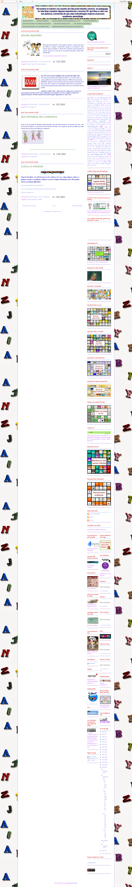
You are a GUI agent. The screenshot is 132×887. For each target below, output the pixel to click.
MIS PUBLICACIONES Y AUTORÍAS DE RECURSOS (37, 23)
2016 (103, 747)
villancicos (91, 165)
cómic (107, 101)
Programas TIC (103, 142)
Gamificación (90, 123)
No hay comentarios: (45, 62)
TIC (108, 158)
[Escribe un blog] (59, 61)
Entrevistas (98, 117)
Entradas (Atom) (56, 211)
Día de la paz (91, 110)
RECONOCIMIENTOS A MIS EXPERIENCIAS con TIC (66, 21)
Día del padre (100, 112)
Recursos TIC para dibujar (94, 157)
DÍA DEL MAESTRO (31, 35)
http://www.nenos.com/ (27, 192)
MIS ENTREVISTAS (28, 21)
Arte (95, 98)
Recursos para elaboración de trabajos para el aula (99, 152)
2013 (103, 755)
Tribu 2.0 (100, 160)
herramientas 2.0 (103, 125)
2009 (103, 765)
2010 (103, 762)
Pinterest (96, 140)
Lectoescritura (103, 131)
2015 (103, 750)
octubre (105, 841)
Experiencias (91, 119)
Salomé (91, 517)
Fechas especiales (41, 64)
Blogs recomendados (93, 100)
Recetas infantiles (92, 149)
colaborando (99, 101)
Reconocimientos (106, 149)
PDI (28, 107)
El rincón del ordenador (101, 116)
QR (91, 147)
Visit (104, 591)
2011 (103, 760)
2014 (103, 752)
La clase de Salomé (94, 514)
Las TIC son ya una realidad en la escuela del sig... (104, 800)
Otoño (107, 138)
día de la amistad (103, 107)
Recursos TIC (100, 154)
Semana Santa (91, 158)
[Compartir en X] (61, 61)
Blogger (75, 883)
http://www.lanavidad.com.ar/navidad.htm (32, 185)
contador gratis (91, 863)
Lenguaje (89, 133)
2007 (103, 851)
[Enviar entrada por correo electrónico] (53, 62)
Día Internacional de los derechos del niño (99, 113)
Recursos (93, 150)
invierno (89, 129)
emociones (89, 117)
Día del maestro (31, 64)
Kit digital (107, 129)
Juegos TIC (97, 129)
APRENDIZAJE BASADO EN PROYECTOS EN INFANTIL (67, 26)
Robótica (107, 157)
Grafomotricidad (100, 123)
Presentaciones (93, 142)
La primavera (91, 131)
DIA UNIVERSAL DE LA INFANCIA (39, 117)
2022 (103, 732)
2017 (103, 744)
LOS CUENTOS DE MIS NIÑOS (82, 23)
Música (89, 138)
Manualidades (92, 136)
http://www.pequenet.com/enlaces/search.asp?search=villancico (38, 189)
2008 (103, 767)
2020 (103, 737)
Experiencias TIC (105, 119)
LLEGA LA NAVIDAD (32, 166)
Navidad (39, 199)
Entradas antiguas (77, 206)
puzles (109, 145)
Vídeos (105, 162)
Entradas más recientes (29, 206)
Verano (97, 162)
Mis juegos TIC (105, 136)
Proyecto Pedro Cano (94, 143)
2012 (103, 757)
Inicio (54, 206)
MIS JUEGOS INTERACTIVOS (62, 23)
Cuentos (97, 105)
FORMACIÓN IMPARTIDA (90, 21)
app (88, 98)
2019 (103, 739)
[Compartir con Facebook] (63, 61)
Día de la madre (104, 109)
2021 (103, 734)
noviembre (105, 777)
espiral (106, 117)
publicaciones (101, 145)
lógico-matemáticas (100, 133)
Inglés (106, 127)
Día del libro (101, 110)
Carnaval (89, 101)
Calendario (105, 100)
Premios (108, 140)
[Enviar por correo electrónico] (57, 61)
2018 (103, 742)
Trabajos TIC (32, 107)
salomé (91, 520)
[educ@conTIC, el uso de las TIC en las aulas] (91, 663)
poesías (102, 140)
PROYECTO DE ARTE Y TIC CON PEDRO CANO (36, 26)
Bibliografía (104, 98)
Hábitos (109, 123)
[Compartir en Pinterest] (65, 61)
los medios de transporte (102, 134)
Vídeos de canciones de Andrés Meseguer (99, 164)
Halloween (92, 125)
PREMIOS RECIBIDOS (43, 21)
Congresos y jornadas (95, 103)
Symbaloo (101, 158)
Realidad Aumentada (102, 147)
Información (92, 126)
